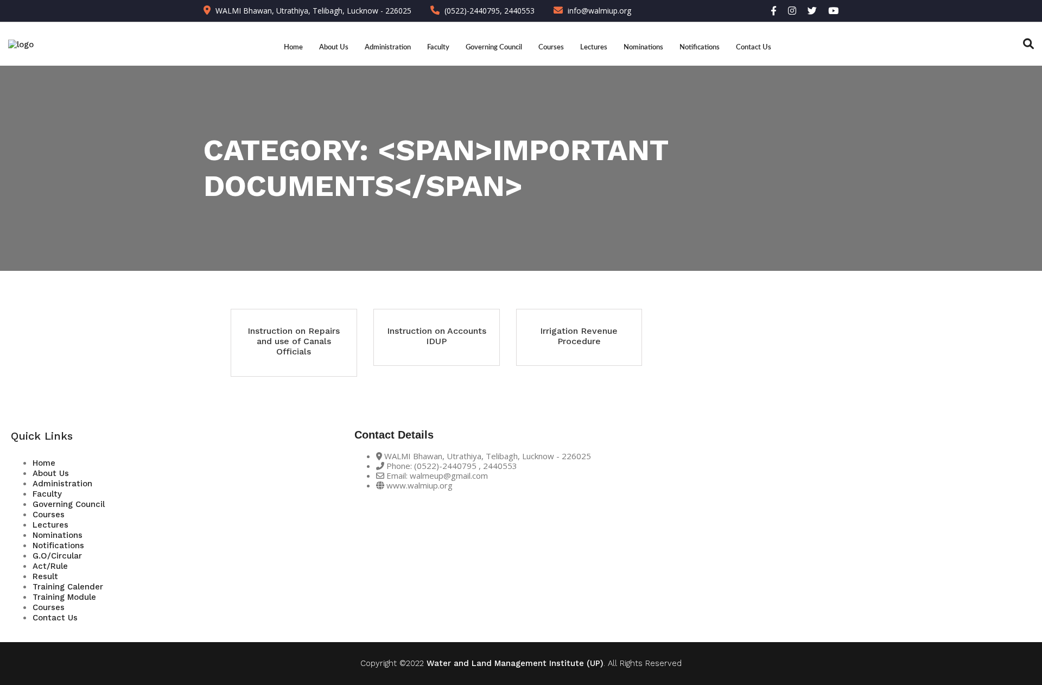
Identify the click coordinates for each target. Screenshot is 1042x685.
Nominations (643, 47)
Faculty (438, 47)
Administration (388, 47)
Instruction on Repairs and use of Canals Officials (293, 341)
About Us (333, 47)
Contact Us (753, 47)
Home (293, 47)
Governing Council (494, 47)
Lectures (593, 47)
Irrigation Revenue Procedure (579, 336)
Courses (551, 47)
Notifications (699, 47)
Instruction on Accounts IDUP (436, 336)
